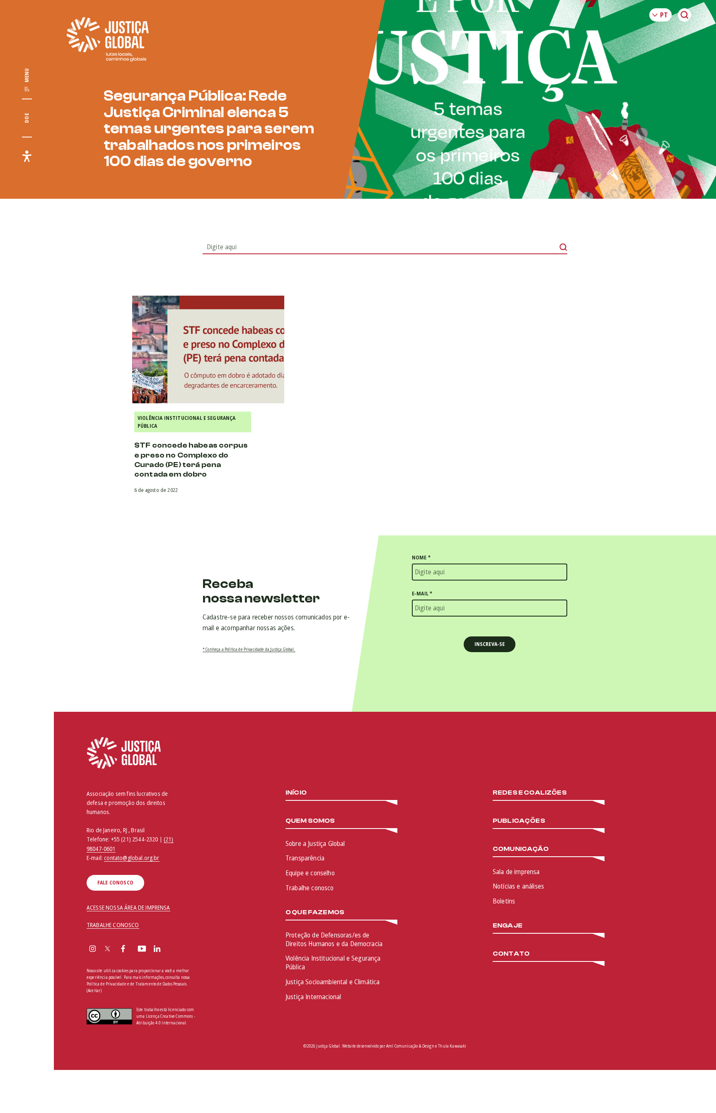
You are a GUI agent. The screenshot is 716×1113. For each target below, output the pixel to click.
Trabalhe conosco (309, 887)
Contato (511, 953)
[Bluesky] (173, 949)
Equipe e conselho (310, 872)
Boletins (504, 901)
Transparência (304, 857)
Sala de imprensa (516, 871)
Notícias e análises (518, 886)
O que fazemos (314, 912)
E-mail (422, 593)
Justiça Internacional (313, 996)
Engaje (507, 925)
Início (296, 792)
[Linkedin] (157, 949)
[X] (107, 949)
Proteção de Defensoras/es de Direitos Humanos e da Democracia (333, 939)
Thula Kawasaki (452, 1046)
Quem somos (310, 820)
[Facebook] (123, 949)
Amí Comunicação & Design (410, 1046)
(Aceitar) (94, 990)
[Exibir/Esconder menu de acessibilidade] (27, 156)
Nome (421, 557)
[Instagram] (93, 949)
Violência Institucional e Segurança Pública (187, 421)
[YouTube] (142, 949)
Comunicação (521, 849)
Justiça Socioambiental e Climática (332, 981)
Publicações (519, 820)
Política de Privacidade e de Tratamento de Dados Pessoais (136, 984)
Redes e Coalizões (530, 792)
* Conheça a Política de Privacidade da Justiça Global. (249, 649)
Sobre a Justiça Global (315, 843)
